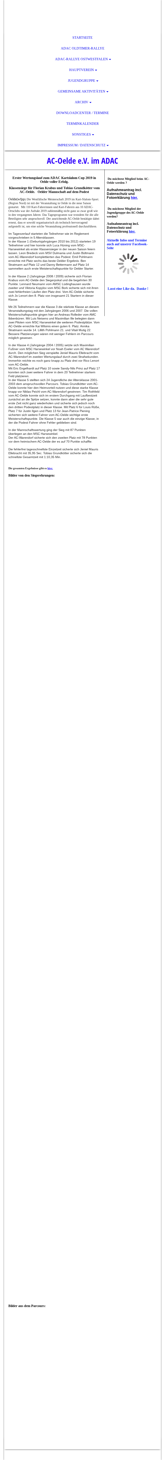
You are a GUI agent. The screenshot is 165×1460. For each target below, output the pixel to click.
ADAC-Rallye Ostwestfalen (81, 59)
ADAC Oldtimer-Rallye (82, 48)
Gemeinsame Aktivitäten (81, 91)
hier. (50, 468)
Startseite (82, 37)
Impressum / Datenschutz (81, 145)
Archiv (81, 102)
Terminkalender (82, 123)
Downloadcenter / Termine (82, 113)
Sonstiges (81, 134)
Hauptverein (81, 70)
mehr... (13, 1429)
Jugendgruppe (81, 80)
